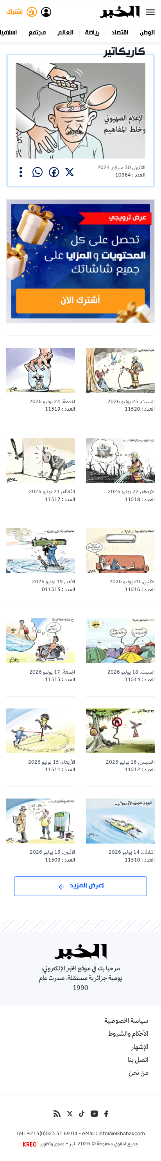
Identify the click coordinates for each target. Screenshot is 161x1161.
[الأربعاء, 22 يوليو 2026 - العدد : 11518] (120, 460)
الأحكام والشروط (128, 1034)
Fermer (150, 12)
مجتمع (37, 32)
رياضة (92, 32)
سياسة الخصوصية (126, 1021)
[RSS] (57, 1113)
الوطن (147, 32)
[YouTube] (94, 1113)
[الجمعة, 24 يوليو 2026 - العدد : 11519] (40, 370)
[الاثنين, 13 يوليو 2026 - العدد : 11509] (40, 821)
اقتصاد (119, 32)
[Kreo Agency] (31, 1144)
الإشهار (139, 1047)
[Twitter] (70, 1113)
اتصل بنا (138, 1060)
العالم (65, 32)
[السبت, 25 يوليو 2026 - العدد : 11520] (120, 370)
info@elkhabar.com (121, 1134)
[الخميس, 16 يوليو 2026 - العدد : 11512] (120, 731)
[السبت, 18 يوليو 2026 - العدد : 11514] (120, 640)
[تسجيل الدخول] (46, 12)
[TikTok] (81, 1113)
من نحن (138, 1073)
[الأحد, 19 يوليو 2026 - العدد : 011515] (40, 550)
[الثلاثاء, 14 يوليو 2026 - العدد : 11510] (120, 821)
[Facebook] (106, 1113)
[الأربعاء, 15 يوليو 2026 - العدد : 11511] (40, 731)
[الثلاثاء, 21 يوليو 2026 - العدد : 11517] (40, 460)
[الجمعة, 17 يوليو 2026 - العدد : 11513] (40, 640)
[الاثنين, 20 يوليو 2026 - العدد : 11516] (120, 550)
